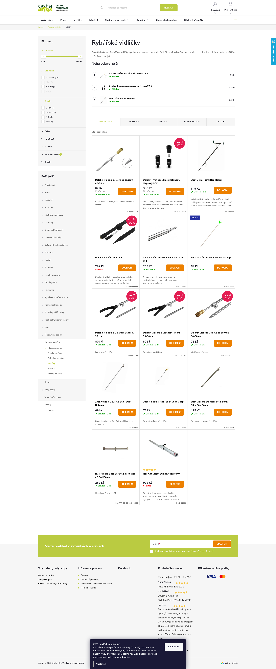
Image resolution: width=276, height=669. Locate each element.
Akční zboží (50, 185)
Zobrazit (127, 268)
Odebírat (222, 544)
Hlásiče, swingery (55, 348)
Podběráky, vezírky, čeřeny (56, 320)
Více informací (206, 551)
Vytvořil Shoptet (231, 663)
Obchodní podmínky (90, 579)
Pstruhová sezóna (46, 575)
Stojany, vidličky (52, 342)
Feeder (48, 260)
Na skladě (52, 77)
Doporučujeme (106, 122)
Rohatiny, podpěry (56, 358)
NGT (49, 117)
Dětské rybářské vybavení (56, 245)
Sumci (47, 382)
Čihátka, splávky (55, 353)
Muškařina (49, 290)
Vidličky (51, 363)
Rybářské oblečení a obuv (56, 297)
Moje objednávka (88, 587)
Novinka (50, 87)
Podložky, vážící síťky (54, 312)
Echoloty (48, 252)
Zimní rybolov (51, 282)
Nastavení (101, 664)
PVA (47, 327)
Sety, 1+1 (49, 207)
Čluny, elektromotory (54, 230)
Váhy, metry (50, 389)
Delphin (50, 108)
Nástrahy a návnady (54, 215)
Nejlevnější (134, 122)
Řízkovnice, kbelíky (53, 334)
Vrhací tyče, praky (53, 397)
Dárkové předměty (53, 237)
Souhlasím (173, 646)
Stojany (51, 368)
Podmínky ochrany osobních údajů (96, 583)
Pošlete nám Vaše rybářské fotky (52, 583)
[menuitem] (47, 20)
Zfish (49, 121)
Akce (49, 82)
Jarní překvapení (45, 579)
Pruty (47, 192)
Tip (48, 91)
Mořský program (52, 275)
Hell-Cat (50, 112)
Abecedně (221, 122)
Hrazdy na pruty (55, 373)
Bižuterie (49, 267)
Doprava (84, 575)
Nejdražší (163, 122)
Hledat (168, 7)
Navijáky (49, 200)
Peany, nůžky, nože (53, 305)
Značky (48, 404)
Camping (49, 222)
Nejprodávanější (192, 122)
